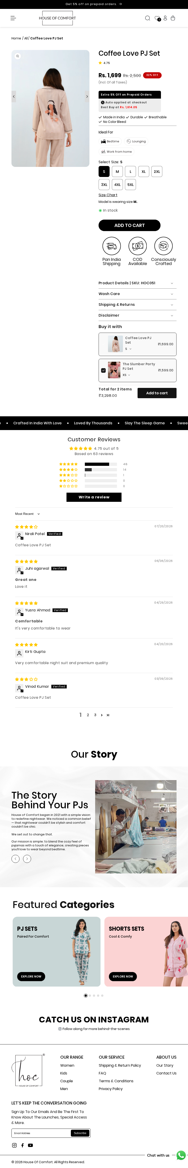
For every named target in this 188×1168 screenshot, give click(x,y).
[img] (26, 527)
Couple (66, 1081)
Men (64, 1088)
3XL (104, 184)
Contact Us (166, 1073)
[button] (13, 18)
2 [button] (88, 715)
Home (16, 38)
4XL (117, 184)
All (26, 38)
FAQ (102, 1073)
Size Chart (108, 195)
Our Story (164, 1066)
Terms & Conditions (116, 1081)
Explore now (31, 976)
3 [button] (95, 715)
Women (67, 1066)
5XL (130, 184)
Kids (63, 1073)
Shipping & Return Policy (120, 1066)
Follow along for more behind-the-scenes (96, 1028)
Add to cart (157, 393)
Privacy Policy (111, 1088)
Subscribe (80, 1133)
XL (144, 171)
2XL (157, 171)
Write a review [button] (94, 497)
